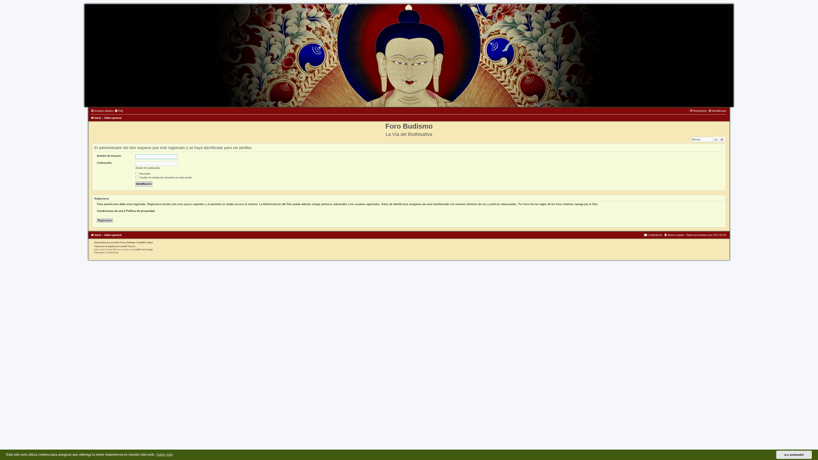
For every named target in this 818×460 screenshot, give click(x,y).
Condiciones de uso (110, 211)
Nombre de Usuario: (109, 155)
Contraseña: (104, 162)
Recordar (144, 173)
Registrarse (105, 220)
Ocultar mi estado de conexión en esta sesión (165, 177)
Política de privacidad (140, 211)
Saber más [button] (164, 454)
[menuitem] (118, 110)
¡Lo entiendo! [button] (794, 454)
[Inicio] (409, 55)
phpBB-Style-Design (143, 249)
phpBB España (127, 246)
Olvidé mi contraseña (147, 168)
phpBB (114, 242)
